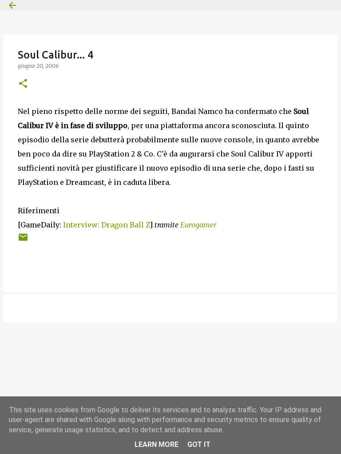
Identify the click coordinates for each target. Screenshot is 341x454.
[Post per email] (23, 240)
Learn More (156, 444)
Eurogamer (198, 224)
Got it (198, 444)
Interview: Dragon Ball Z (106, 224)
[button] (23, 84)
